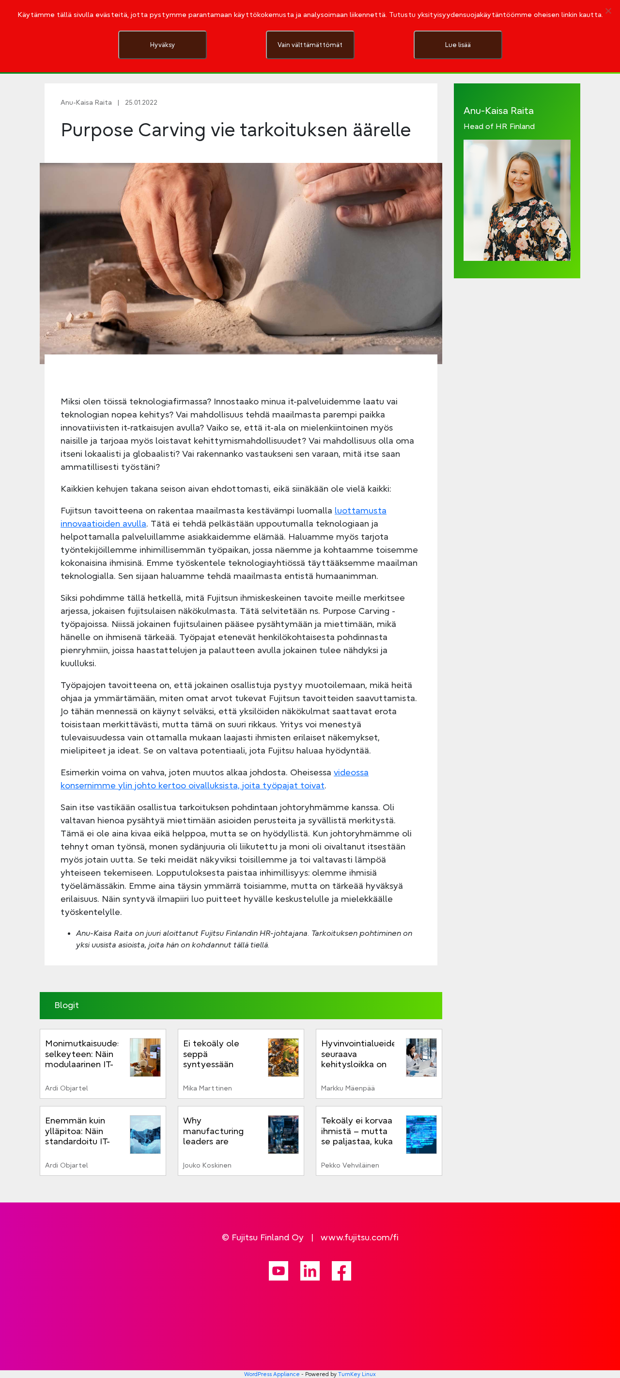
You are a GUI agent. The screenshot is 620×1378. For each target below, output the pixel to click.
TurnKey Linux (357, 1374)
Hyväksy (162, 44)
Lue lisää (458, 44)
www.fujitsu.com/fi (360, 1237)
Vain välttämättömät (310, 44)
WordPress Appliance (272, 1374)
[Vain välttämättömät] (608, 11)
